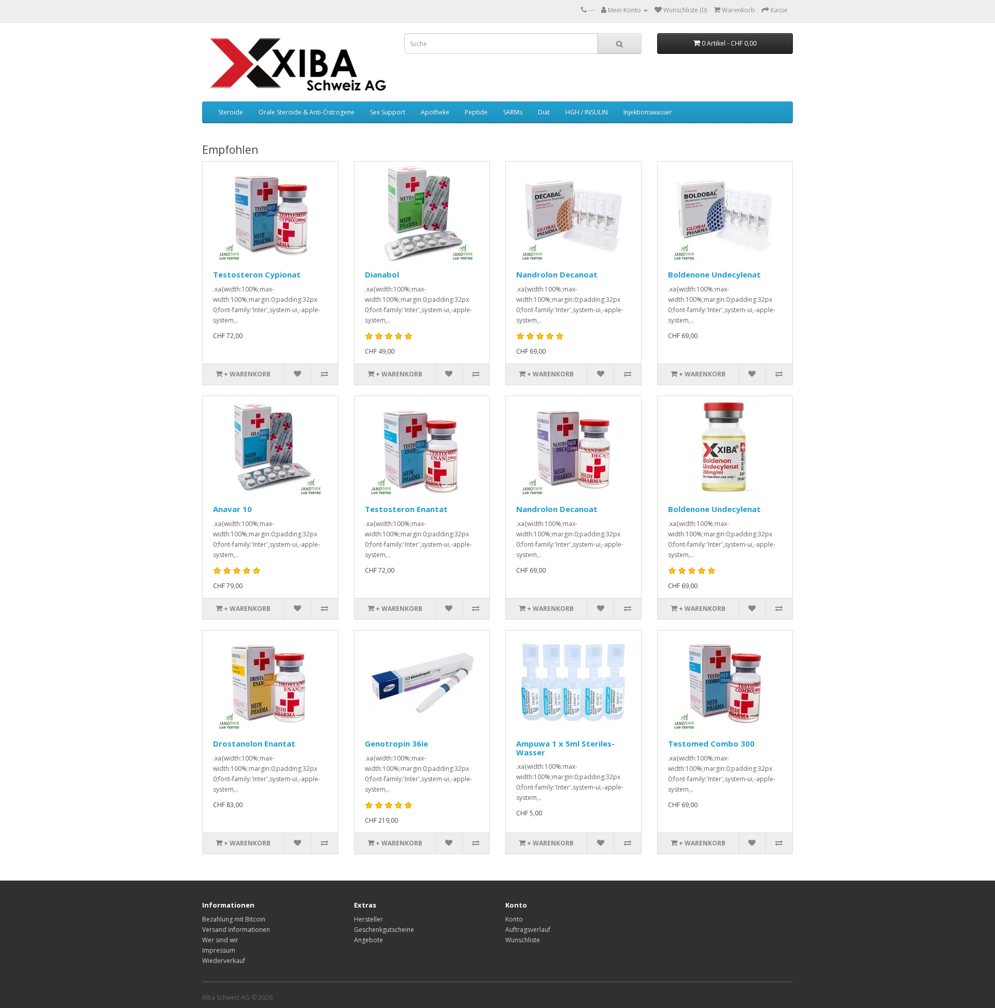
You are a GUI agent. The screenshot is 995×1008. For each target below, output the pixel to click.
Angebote (368, 940)
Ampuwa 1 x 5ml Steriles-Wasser (565, 747)
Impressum (218, 950)
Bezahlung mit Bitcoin (233, 919)
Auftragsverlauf (527, 929)
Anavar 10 (232, 509)
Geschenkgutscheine (384, 929)
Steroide (230, 112)
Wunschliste (522, 940)
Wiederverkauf (223, 960)
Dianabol (382, 274)
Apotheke (435, 112)
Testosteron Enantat (406, 509)
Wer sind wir (220, 940)
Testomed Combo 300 (711, 743)
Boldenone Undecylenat (714, 274)
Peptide (476, 112)
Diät (544, 112)
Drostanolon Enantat (254, 743)
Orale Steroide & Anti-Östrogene (306, 112)
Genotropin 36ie (396, 743)
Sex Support (387, 112)
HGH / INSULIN (586, 112)
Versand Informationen (236, 929)
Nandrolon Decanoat (557, 274)
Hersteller (368, 919)
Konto (514, 919)
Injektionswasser (647, 112)
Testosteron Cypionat (257, 274)
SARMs (512, 112)
